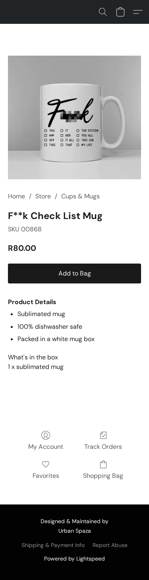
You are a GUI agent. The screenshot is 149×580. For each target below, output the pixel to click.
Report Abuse (110, 545)
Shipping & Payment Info (53, 545)
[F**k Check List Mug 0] (74, 117)
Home (16, 196)
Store (43, 196)
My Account (45, 446)
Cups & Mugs (80, 196)
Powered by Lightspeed (74, 558)
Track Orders (103, 446)
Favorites (46, 475)
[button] (103, 12)
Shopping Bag (103, 475)
